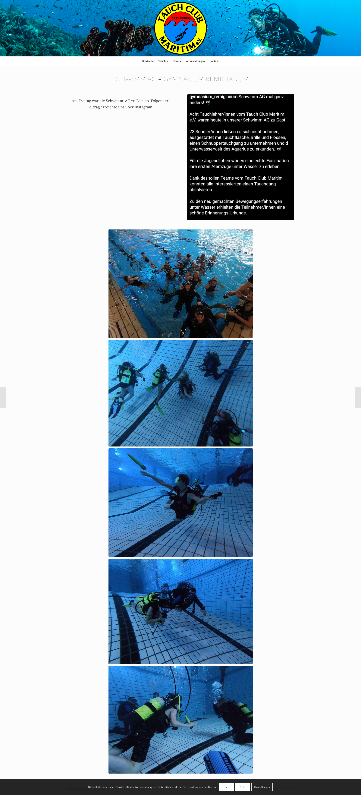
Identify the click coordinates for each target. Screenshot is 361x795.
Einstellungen (262, 786)
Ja (226, 786)
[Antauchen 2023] (3, 397)
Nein (242, 786)
